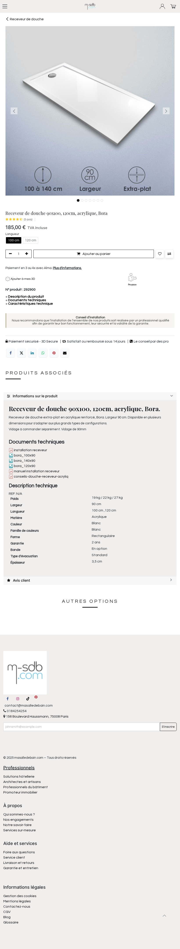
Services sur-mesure (19, 830)
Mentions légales (17, 901)
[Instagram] (17, 698)
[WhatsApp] (43, 352)
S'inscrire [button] (168, 726)
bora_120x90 (24, 466)
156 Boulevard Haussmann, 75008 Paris (36, 716)
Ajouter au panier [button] (96, 254)
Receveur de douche (27, 19)
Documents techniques (25, 300)
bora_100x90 (24, 455)
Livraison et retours (18, 863)
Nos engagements (18, 819)
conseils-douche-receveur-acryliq (40, 476)
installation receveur (30, 450)
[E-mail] (64, 352)
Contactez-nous (17, 906)
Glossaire (10, 922)
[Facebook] (10, 352)
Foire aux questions (19, 852)
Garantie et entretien (20, 868)
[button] (13, 110)
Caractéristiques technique (29, 303)
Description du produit (24, 296)
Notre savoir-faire (17, 825)
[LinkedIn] (32, 352)
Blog (7, 917)
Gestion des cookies (19, 896)
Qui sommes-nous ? (19, 814)
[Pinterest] (54, 352)
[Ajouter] (27, 254)
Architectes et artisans (22, 782)
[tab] (90, 396)
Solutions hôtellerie (18, 776)
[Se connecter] (162, 6)
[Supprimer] (9, 254)
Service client (14, 857)
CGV (7, 912)
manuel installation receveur (36, 471)
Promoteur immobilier (20, 792)
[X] (21, 352)
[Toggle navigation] (5, 6)
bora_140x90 (24, 460)
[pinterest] (36, 698)
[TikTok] (27, 698)
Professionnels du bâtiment (25, 787)
